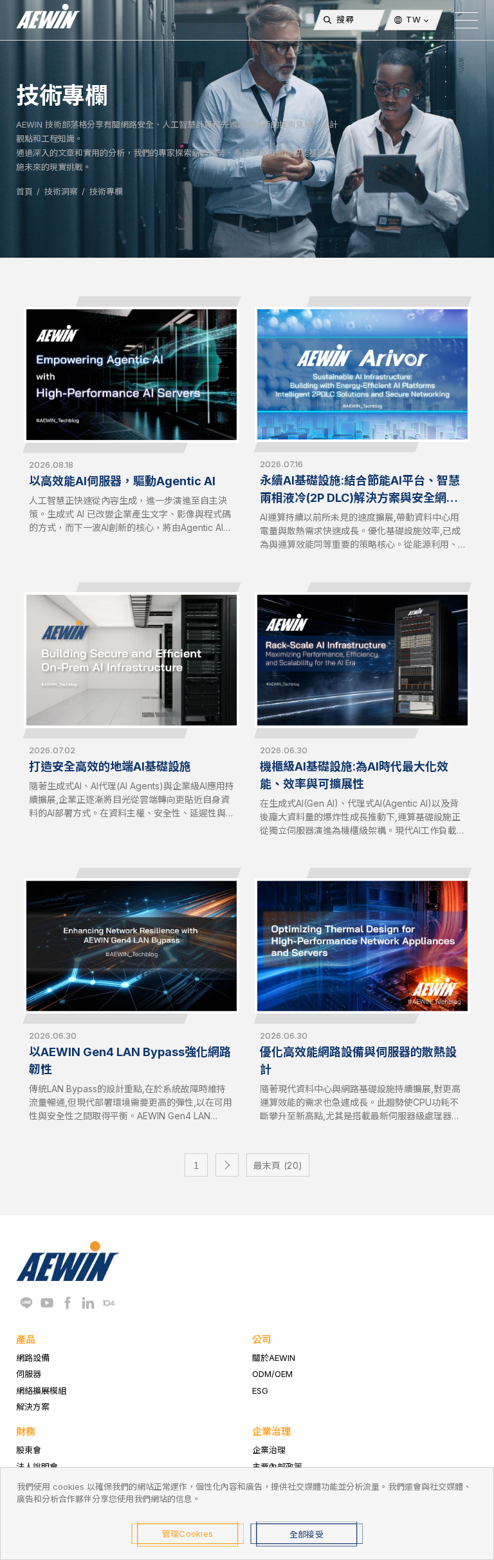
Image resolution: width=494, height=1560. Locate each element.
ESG (260, 1390)
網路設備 (33, 1358)
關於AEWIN (273, 1358)
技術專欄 (106, 191)
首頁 (24, 191)
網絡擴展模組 (41, 1390)
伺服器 (28, 1374)
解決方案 (33, 1406)
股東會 (28, 1450)
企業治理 (269, 1450)
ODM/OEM (272, 1374)
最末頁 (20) (277, 1165)
